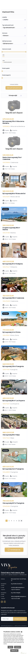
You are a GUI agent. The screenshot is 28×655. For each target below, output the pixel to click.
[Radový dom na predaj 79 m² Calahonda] (14, 143)
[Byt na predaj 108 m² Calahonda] (14, 284)
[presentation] (3, 180)
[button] (14, 20)
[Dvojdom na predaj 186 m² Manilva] (14, 214)
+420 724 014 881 (15, 598)
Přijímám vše (14, 650)
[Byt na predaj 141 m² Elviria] (14, 318)
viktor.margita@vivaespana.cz (18, 596)
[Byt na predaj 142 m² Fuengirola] (14, 455)
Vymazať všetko (14, 84)
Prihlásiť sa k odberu (20, 619)
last (21, 521)
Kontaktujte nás (15, 550)
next (19, 521)
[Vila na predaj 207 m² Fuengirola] (14, 489)
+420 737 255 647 (15, 589)
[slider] (2, 51)
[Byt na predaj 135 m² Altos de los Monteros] (14, 107)
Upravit (10, 647)
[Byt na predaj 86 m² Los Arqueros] (14, 387)
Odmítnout (17, 647)
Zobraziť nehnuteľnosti (14, 88)
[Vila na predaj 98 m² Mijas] (14, 421)
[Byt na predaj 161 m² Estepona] (14, 250)
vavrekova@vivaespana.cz (17, 587)
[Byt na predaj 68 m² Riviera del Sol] (14, 180)
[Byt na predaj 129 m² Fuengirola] (14, 352)
